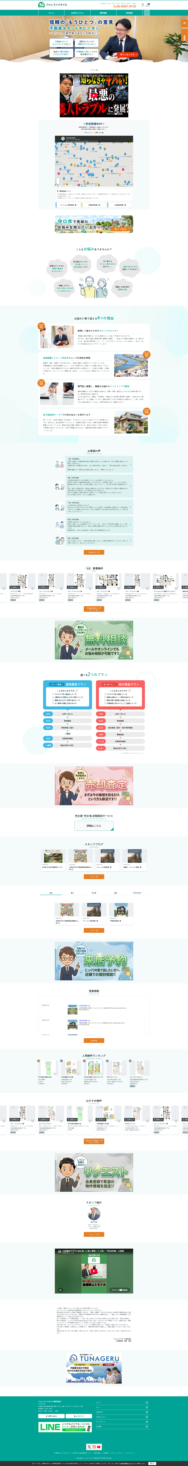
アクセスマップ (101, 1421)
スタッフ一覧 (94, 1234)
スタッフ (98, 1402)
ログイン (143, 6)
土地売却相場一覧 (120, 205)
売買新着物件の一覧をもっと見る (94, 609)
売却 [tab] (50, 893)
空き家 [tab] (94, 893)
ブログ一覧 (94, 877)
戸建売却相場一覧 (94, 205)
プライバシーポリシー (117, 1453)
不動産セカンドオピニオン (62, 1453)
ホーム (51, 13)
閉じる (152, 1463)
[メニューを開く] (147, 13)
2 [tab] (93, 69)
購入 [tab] (72, 893)
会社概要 (98, 1426)
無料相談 (103, 13)
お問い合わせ (52, 1416)
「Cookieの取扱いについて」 (127, 1463)
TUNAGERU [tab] (137, 893)
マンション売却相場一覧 (68, 205)
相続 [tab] (115, 893)
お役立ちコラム (77, 13)
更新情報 (94, 1041)
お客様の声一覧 (94, 552)
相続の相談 (97, 1453)
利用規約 (105, 1453)
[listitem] (51, 587)
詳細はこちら (94, 825)
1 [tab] (91, 69)
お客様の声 (99, 1412)
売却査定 (129, 13)
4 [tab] (96, 69)
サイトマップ (131, 1453)
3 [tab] (94, 69)
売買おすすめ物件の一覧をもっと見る (94, 1141)
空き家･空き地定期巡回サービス (82, 1453)
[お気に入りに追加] (4, 588)
